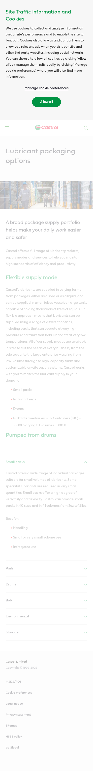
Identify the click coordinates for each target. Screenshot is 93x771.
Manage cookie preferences (46, 88)
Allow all (46, 102)
